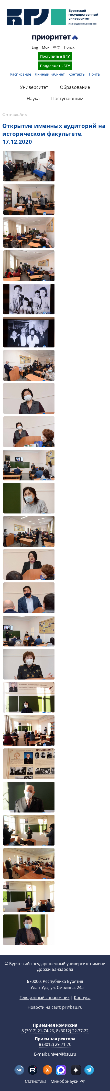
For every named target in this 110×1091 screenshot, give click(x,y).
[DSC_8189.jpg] (28, 333)
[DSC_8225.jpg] (28, 731)
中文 (56, 47)
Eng (35, 47)
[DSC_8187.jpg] (28, 266)
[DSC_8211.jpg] (28, 598)
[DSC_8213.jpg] (28, 632)
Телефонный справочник (45, 997)
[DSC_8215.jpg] (28, 665)
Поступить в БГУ (55, 56)
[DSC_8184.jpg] (28, 200)
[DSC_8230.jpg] (28, 798)
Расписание (20, 74)
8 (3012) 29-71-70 (55, 1044)
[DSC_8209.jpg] (28, 565)
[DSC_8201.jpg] (28, 532)
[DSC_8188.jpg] (28, 300)
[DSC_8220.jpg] (28, 698)
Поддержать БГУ (55, 65)
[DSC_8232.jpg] (28, 831)
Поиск (69, 47)
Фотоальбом (15, 115)
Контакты (77, 74)
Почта (94, 74)
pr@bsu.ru (72, 1007)
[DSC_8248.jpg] (28, 930)
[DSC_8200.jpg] (28, 499)
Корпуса (82, 997)
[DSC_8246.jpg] (28, 897)
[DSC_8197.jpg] (28, 466)
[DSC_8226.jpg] (28, 764)
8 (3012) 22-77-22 (72, 1031)
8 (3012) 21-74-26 (37, 1031)
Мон (46, 47)
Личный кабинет (50, 74)
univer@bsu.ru (62, 1054)
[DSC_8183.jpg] (28, 167)
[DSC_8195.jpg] (28, 432)
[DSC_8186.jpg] (28, 233)
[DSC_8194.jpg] (28, 399)
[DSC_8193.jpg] (28, 366)
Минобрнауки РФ (68, 1081)
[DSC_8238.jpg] (28, 864)
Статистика (36, 1081)
